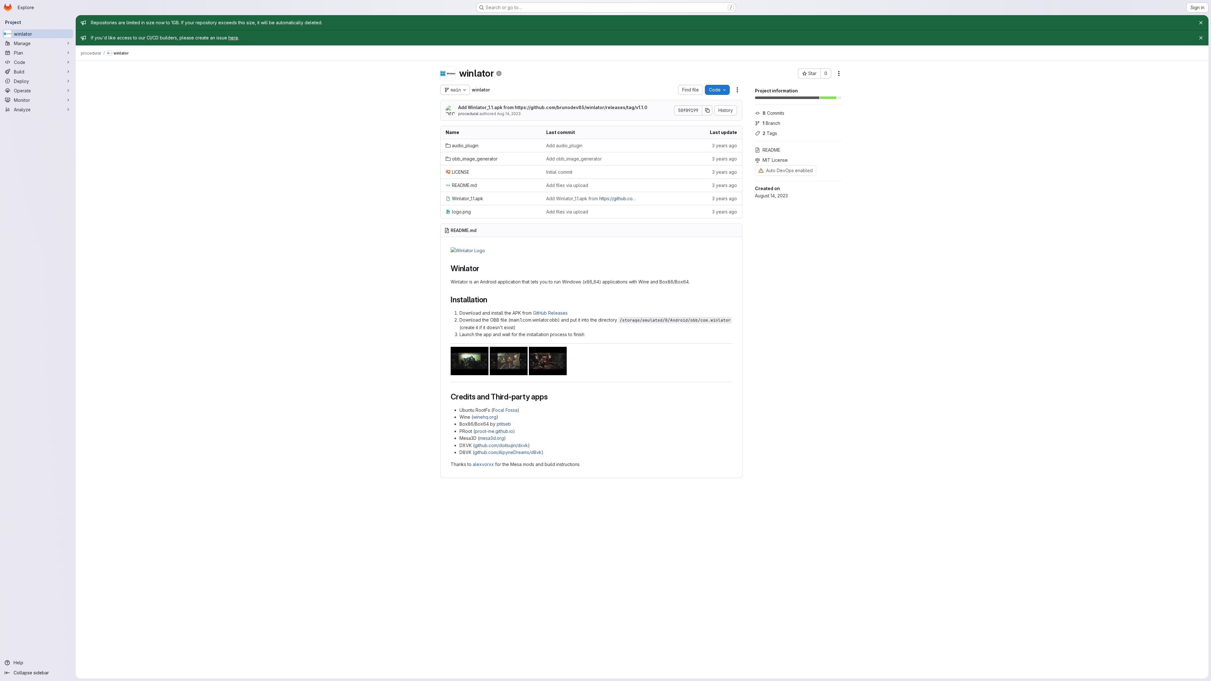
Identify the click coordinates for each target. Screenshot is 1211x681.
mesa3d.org (491, 438)
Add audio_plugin (564, 145)
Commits (773, 113)
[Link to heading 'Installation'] (491, 299)
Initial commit (559, 172)
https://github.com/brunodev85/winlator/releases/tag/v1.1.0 (581, 107)
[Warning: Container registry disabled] (760, 170)
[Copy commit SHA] (707, 110)
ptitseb (504, 424)
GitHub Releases (550, 313)
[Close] (1201, 22)
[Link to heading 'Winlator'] (483, 268)
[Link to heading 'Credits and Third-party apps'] (551, 396)
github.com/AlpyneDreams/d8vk (507, 452)
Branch (771, 123)
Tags (770, 133)
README (771, 150)
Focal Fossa (505, 410)
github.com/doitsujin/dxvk (501, 445)
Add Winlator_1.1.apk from (552, 107)
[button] (468, 250)
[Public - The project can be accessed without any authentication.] (498, 73)
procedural (468, 113)
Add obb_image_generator (574, 158)
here (233, 37)
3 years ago (724, 145)
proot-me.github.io (494, 431)
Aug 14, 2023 (509, 113)
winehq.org (484, 417)
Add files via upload (567, 185)
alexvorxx (483, 464)
